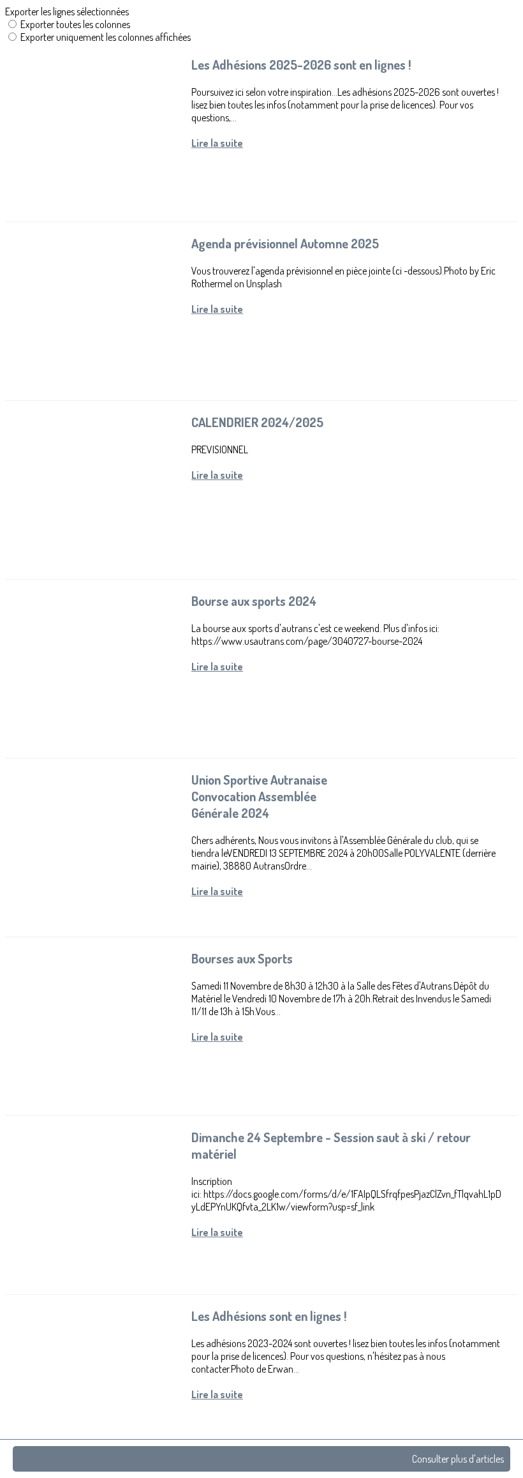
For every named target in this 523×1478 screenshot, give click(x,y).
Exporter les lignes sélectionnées (67, 11)
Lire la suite (217, 143)
